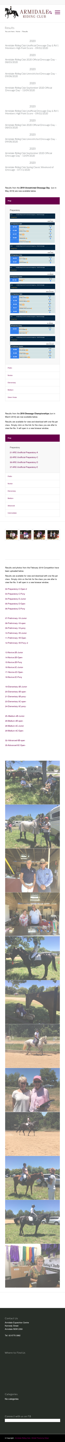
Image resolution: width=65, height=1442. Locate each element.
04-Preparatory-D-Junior (15, 598)
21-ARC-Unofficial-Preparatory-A (24, 452)
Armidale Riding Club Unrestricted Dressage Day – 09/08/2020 (31, 75)
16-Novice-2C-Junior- (14, 667)
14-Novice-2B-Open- (14, 657)
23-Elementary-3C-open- (15, 701)
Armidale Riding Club (22, 1438)
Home (18, 31)
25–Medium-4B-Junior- (15, 715)
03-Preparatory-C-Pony (15, 593)
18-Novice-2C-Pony (13, 677)
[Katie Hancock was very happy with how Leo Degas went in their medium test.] (32, 826)
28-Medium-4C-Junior (14, 725)
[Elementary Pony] (53, 535)
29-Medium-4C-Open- (14, 730)
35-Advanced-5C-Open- (15, 745)
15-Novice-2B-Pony (13, 662)
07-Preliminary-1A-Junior (16, 618)
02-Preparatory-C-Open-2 (16, 588)
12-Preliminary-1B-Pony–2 (16, 642)
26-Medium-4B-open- (14, 720)
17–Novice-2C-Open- (14, 672)
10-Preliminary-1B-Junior (16, 633)
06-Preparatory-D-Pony (15, 608)
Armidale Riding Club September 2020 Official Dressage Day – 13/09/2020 (28, 89)
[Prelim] (39, 535)
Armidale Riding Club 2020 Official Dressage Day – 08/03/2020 (31, 61)
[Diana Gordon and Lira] (32, 1046)
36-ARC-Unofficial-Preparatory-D (24, 462)
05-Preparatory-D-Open (15, 603)
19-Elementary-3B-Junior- (16, 686)
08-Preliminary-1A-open (15, 623)
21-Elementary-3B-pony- (15, 696)
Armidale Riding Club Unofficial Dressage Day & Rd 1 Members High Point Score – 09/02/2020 (31, 47)
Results (9, 28)
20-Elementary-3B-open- (15, 691)
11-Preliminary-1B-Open (15, 637)
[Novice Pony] (25, 535)
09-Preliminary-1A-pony (15, 628)
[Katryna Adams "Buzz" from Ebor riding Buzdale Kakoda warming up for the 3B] (32, 1222)
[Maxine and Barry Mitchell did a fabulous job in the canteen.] (32, 914)
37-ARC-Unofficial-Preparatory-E (24, 467)
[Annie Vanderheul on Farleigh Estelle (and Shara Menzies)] (32, 1178)
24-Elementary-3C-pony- (15, 706)
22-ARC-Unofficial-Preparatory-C (24, 457)
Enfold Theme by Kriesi (40, 1438)
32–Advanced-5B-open (15, 740)
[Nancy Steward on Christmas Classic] (32, 958)
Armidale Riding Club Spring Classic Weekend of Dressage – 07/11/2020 (29, 168)
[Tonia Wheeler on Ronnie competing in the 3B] (32, 1134)
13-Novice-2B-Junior (14, 652)
